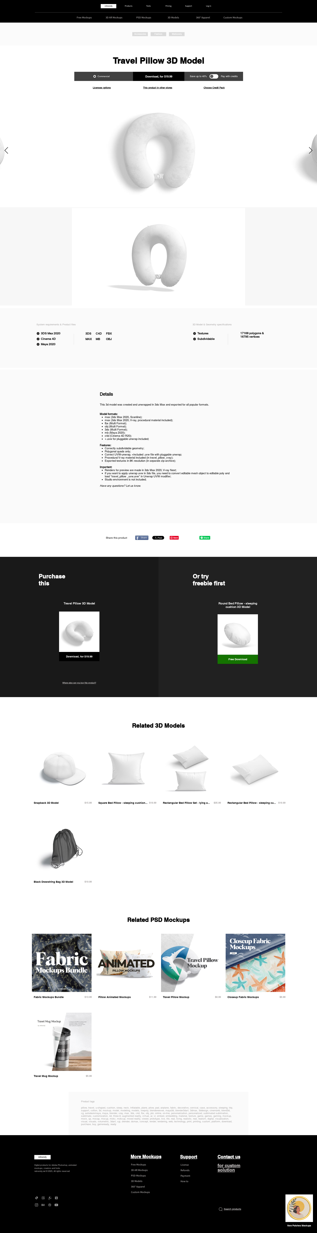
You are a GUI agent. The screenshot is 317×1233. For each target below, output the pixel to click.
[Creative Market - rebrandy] (36, 1198)
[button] (299, 1225)
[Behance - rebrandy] (43, 1205)
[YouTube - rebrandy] (56, 1205)
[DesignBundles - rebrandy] (56, 1198)
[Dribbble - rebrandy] (50, 1205)
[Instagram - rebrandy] (36, 1205)
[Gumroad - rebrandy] (43, 1198)
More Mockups (146, 1156)
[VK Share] (193, 538)
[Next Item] (311, 150)
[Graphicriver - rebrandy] (50, 1198)
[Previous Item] (6, 150)
